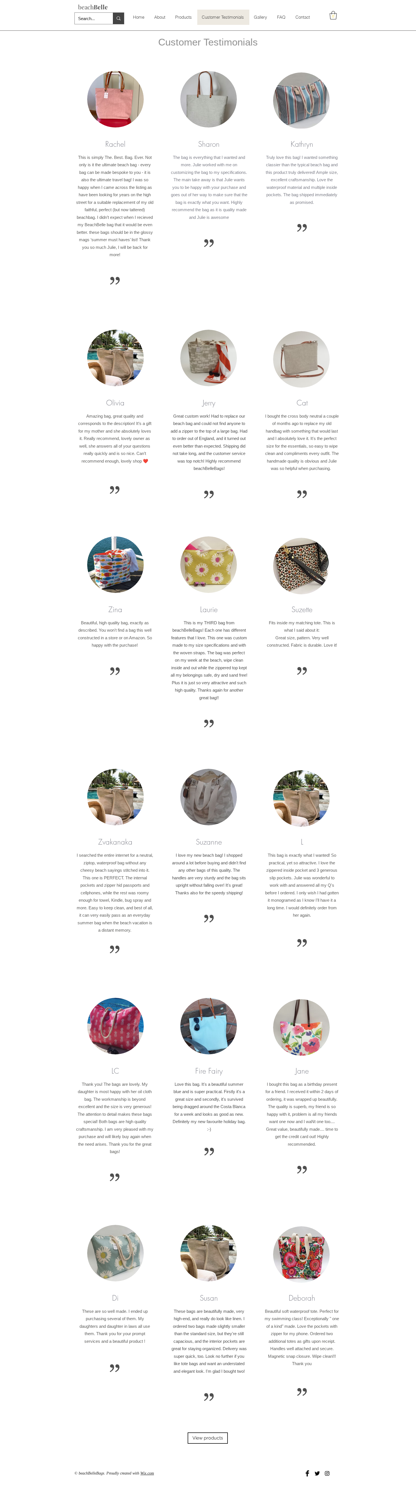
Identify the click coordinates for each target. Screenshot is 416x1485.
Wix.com (147, 1473)
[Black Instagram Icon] (327, 1473)
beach (93, 7)
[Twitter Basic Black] (317, 1473)
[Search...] (118, 18)
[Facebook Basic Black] (307, 1473)
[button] (333, 15)
